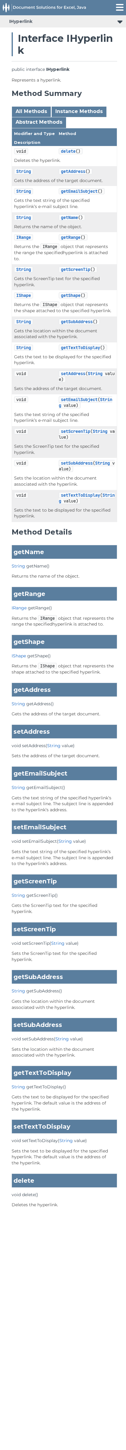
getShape (70, 295)
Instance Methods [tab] (79, 111)
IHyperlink (20, 21)
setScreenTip (75, 431)
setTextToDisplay (80, 495)
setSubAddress (77, 463)
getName (69, 217)
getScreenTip (75, 269)
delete (68, 151)
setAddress (73, 373)
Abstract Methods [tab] (39, 122)
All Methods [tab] (31, 111)
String (23, 171)
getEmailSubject (79, 191)
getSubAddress (77, 321)
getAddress (73, 171)
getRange (70, 237)
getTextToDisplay (80, 347)
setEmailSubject (79, 399)
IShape (23, 295)
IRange (23, 237)
